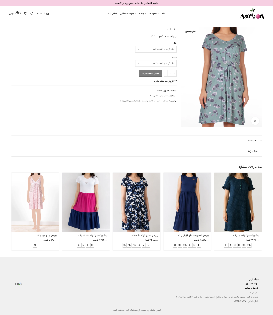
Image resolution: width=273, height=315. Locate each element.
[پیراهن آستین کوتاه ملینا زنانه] (238, 202)
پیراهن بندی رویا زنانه (47, 235)
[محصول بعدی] (167, 29)
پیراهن (168, 95)
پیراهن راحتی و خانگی (158, 101)
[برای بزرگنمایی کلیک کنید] (255, 121)
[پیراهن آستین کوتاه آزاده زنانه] (136, 202)
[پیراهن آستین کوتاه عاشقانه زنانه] (86, 202)
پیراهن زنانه (141, 101)
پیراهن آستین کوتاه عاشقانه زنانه (92, 235)
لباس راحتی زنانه (156, 95)
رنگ (175, 43)
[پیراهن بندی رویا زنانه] (35, 202)
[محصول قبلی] (175, 29)
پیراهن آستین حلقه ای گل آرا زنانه (193, 235)
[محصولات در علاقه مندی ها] (25, 13)
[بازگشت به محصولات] (171, 29)
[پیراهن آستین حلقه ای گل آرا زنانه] (187, 202)
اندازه (174, 57)
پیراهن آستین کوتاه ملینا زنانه (246, 235)
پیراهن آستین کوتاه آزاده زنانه (145, 235)
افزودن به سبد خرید (150, 73)
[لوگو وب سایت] (252, 13)
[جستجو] (32, 13)
